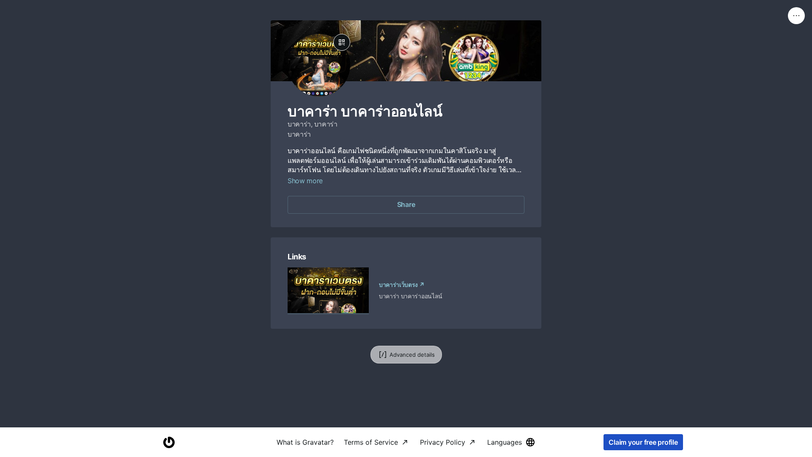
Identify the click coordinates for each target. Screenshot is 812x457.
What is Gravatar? (305, 442)
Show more (305, 180)
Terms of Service (371, 442)
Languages (504, 442)
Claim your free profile (643, 442)
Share (406, 204)
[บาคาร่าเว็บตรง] (328, 290)
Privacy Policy (442, 442)
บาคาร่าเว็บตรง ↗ (402, 284)
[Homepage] (169, 442)
